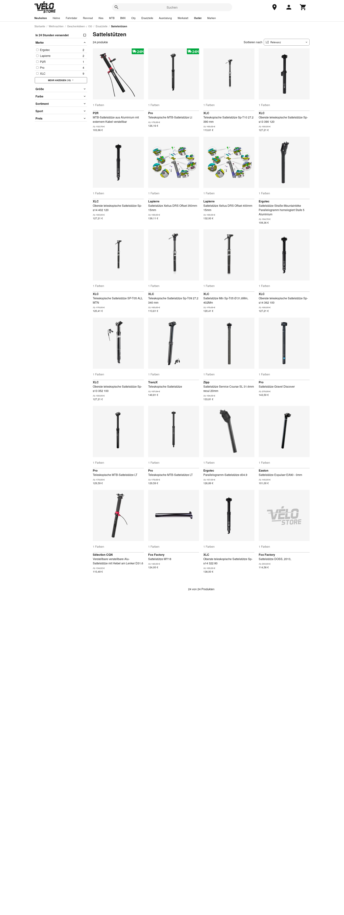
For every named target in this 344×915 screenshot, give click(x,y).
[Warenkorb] (303, 7)
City (133, 18)
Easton (263, 470)
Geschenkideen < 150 (79, 26)
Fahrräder (71, 18)
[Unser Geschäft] (274, 7)
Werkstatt (183, 18)
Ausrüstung (165, 18)
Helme (56, 18)
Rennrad (88, 18)
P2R (96, 113)
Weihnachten (56, 26)
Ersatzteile (147, 18)
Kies (101, 18)
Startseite (39, 26)
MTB (111, 18)
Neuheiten (40, 18)
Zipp (206, 382)
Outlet (198, 18)
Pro (150, 113)
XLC (206, 113)
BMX (123, 18)
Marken (211, 18)
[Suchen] (116, 7)
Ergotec (264, 201)
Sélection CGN (103, 555)
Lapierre (153, 201)
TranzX (153, 382)
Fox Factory (156, 555)
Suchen (172, 7)
